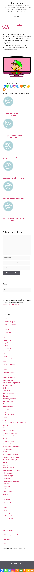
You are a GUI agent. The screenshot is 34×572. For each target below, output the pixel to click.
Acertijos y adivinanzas (10, 319)
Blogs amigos (7, 348)
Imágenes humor (8, 412)
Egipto (5, 369)
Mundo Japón (7, 449)
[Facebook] (4, 86)
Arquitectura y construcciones (13, 335)
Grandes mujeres (8, 393)
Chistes (5, 353)
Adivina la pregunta (9, 322)
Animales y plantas (9, 324)
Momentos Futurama (10, 444)
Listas (5, 428)
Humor (5, 404)
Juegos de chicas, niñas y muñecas (14, 423)
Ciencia (5, 356)
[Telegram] (17, 86)
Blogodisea (17, 3)
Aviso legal (6, 539)
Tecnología (6, 497)
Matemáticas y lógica (10, 433)
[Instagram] (14, 86)
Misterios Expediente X (10, 436)
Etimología (6, 375)
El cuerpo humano (9, 372)
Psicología (6, 486)
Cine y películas (8, 359)
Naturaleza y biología (10, 460)
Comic (5, 361)
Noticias (5, 462)
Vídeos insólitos (8, 518)
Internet (5, 417)
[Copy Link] (28, 86)
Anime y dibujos (8, 327)
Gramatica (6, 391)
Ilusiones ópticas (8, 409)
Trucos (5, 505)
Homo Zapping (8, 401)
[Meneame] (21, 86)
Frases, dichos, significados (12, 383)
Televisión (6, 500)
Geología (6, 388)
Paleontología (7, 473)
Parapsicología (8, 476)
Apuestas (6, 330)
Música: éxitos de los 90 (11, 457)
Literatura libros (8, 430)
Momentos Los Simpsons (11, 446)
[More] (4, 89)
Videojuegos (7, 513)
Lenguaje (6, 425)
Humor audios (8, 407)
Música (5, 452)
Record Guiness (8, 492)
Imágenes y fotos (8, 415)
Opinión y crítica (8, 468)
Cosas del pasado (9, 367)
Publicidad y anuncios (10, 489)
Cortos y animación (9, 364)
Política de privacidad (10, 535)
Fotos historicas (8, 380)
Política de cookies (9, 544)
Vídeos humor (7, 515)
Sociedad (6, 494)
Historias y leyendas (10, 399)
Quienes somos (8, 530)
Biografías (6, 343)
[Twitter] (11, 86)
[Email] (24, 86)
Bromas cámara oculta (10, 351)
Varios (5, 508)
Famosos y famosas (9, 377)
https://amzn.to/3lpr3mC (11, 305)
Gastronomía (7, 385)
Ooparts (5, 465)
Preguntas (6, 478)
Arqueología (7, 332)
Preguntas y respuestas (11, 481)
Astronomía (7, 340)
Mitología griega (8, 441)
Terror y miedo (8, 502)
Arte (4, 338)
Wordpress (6, 521)
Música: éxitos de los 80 (11, 454)
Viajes (5, 510)
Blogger (5, 345)
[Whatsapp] (7, 86)
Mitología (6, 438)
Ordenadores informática (11, 470)
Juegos (5, 420)
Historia (5, 396)
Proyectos (6, 484)
